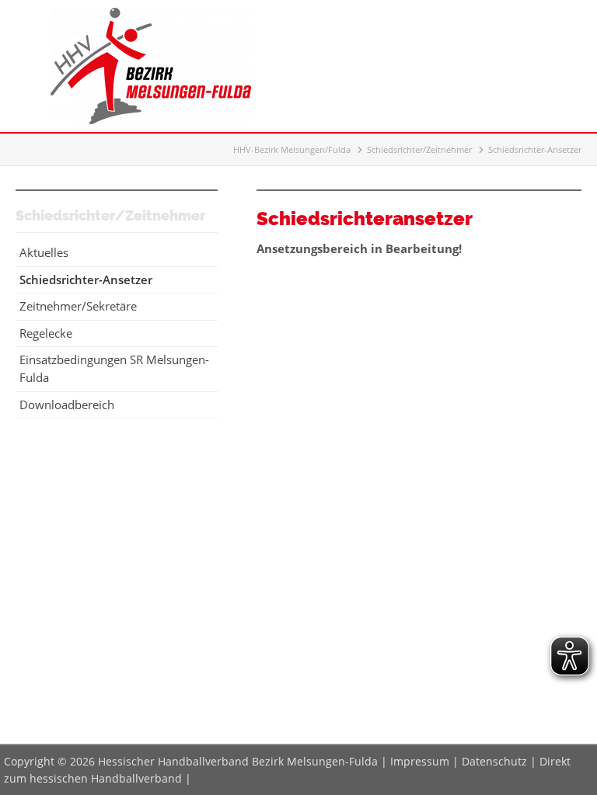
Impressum (419, 761)
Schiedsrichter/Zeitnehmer (419, 149)
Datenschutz (494, 761)
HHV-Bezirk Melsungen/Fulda (292, 149)
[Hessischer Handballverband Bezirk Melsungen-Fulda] (151, 119)
